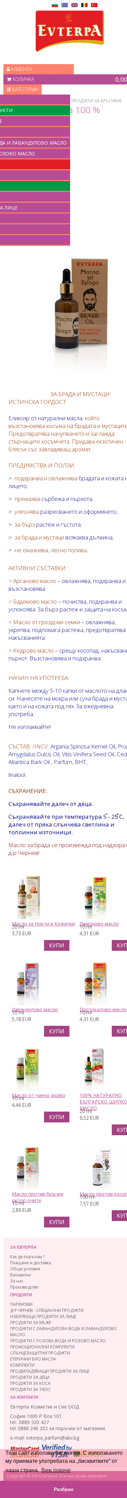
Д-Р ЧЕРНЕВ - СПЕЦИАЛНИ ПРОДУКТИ (47, 1310)
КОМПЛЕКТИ (22, 1365)
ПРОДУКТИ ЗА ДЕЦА (30, 1377)
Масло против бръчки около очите (37, 1197)
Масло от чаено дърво (38, 1095)
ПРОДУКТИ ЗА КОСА (30, 1383)
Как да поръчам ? (27, 1257)
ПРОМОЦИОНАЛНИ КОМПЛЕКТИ (42, 1347)
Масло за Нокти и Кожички (43, 923)
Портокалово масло (103, 1009)
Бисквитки (20, 1275)
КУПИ (56, 945)
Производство (24, 1287)
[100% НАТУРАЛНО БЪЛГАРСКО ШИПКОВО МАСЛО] (94, 1089)
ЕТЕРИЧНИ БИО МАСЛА (33, 1359)
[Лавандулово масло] (27, 1003)
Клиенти (21, 69)
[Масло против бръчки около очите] (27, 1187)
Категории (24, 89)
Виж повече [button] (56, 1470)
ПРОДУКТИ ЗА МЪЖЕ (30, 1322)
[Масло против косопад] (102, 1187)
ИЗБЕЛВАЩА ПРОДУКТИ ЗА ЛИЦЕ (43, 1316)
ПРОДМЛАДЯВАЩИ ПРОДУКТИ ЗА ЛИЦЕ (49, 1371)
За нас (16, 1281)
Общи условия (25, 1269)
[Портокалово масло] (95, 1003)
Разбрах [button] (63, 1489)
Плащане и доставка (30, 1263)
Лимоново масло (99, 923)
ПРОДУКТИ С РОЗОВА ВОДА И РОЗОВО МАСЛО (58, 1341)
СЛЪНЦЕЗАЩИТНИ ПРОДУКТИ (40, 1353)
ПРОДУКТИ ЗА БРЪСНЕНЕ (96, 101)
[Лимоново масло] (95, 917)
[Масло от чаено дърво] (27, 1089)
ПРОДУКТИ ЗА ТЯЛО (30, 1389)
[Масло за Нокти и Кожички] (29, 917)
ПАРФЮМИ (21, 1304)
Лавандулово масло (35, 1009)
